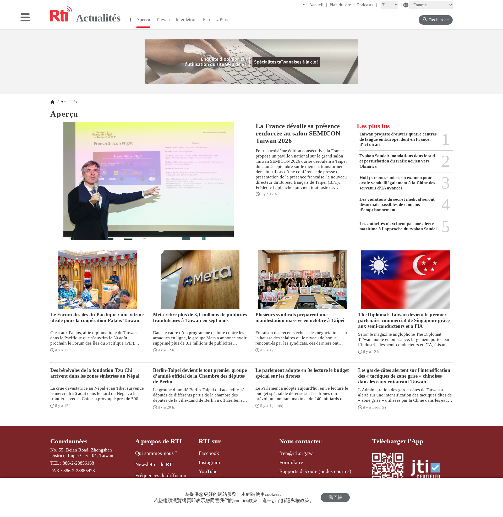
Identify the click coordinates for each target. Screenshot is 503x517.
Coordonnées (69, 441)
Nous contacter (300, 441)
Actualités (68, 102)
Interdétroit (186, 19)
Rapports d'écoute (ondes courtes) (315, 471)
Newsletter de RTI (154, 464)
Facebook (209, 453)
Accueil (318, 4)
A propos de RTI (158, 441)
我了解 (335, 497)
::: (305, 4)
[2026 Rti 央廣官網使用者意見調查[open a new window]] (251, 61)
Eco (206, 19)
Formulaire (291, 462)
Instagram (209, 462)
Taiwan (163, 19)
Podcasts (367, 4)
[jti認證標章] (428, 470)
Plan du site (342, 4)
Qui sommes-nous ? (156, 453)
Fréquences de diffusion (160, 475)
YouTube (208, 471)
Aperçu (143, 19)
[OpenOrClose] (25, 18)
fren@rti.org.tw (296, 453)
